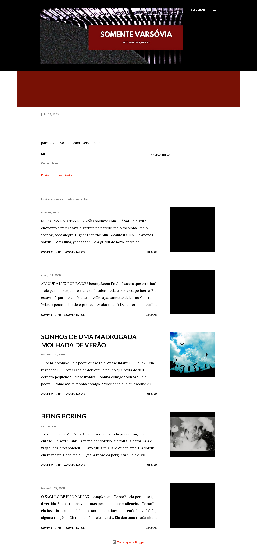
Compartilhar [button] (160, 155)
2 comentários (74, 394)
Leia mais (151, 252)
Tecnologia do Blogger (130, 542)
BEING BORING (63, 416)
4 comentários (74, 465)
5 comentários (74, 252)
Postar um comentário (56, 175)
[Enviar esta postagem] (43, 155)
